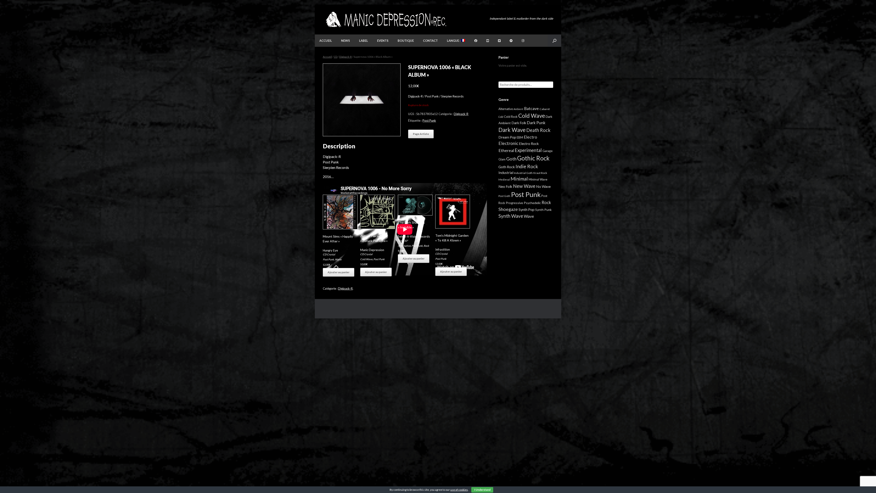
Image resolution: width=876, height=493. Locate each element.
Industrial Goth (523, 173)
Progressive (514, 203)
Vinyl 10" (403, 240)
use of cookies (459, 489)
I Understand (482, 489)
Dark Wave (512, 129)
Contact (430, 40)
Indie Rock (527, 166)
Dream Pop (507, 137)
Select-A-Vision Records (414, 236)
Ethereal (506, 150)
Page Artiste (421, 134)
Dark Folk (518, 123)
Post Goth (504, 195)
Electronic (508, 143)
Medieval (504, 179)
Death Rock (538, 130)
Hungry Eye (330, 250)
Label (363, 40)
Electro (530, 136)
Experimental (528, 150)
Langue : (454, 40)
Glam (502, 159)
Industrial (505, 172)
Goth (511, 158)
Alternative (404, 245)
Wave (338, 259)
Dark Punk (536, 122)
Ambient (518, 109)
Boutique (406, 40)
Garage (547, 151)
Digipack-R (345, 56)
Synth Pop (526, 209)
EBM (520, 137)
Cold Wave (366, 259)
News (345, 40)
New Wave (524, 186)
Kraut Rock (540, 173)
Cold (500, 116)
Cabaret (545, 109)
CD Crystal (329, 254)
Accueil (325, 40)
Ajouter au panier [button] (338, 272)
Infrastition (442, 249)
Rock (426, 245)
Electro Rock (529, 143)
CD (335, 56)
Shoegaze (508, 209)
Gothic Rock (533, 158)
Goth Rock (506, 167)
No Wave (543, 186)
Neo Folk (505, 186)
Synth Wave (510, 216)
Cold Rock (511, 116)
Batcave (531, 108)
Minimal (519, 179)
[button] (554, 40)
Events (382, 40)
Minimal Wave (538, 179)
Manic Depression (372, 250)
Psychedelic (532, 203)
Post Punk (429, 120)
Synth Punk (543, 210)
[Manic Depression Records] (385, 19)
